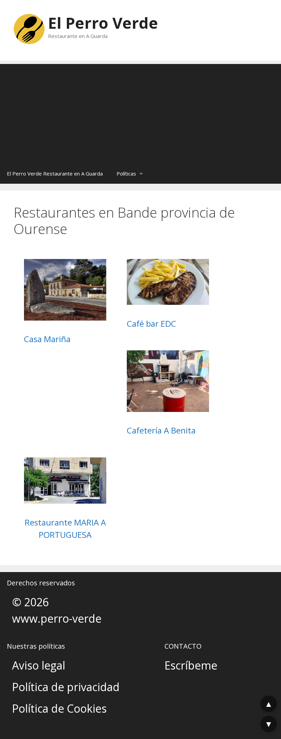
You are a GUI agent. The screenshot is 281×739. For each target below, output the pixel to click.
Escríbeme (190, 665)
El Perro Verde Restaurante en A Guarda (55, 173)
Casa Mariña (47, 339)
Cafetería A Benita (161, 430)
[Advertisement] (140, 112)
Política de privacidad (66, 686)
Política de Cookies (59, 708)
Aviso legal (38, 665)
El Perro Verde (103, 22)
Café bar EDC (151, 323)
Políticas (126, 173)
